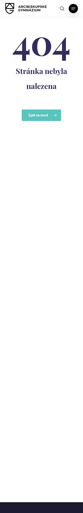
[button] (73, 8)
